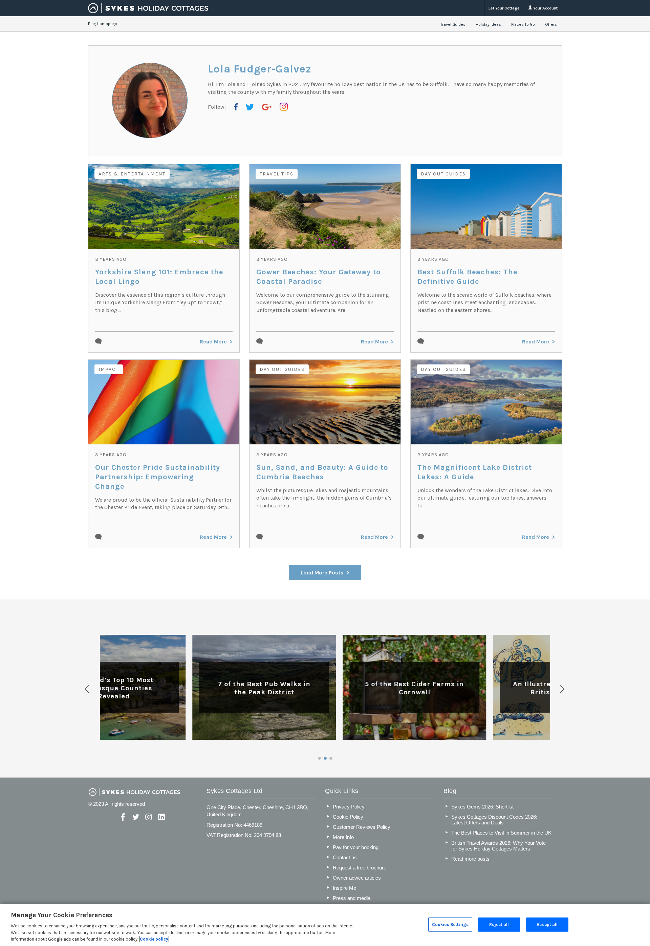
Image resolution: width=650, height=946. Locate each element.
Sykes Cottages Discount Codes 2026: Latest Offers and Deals (494, 819)
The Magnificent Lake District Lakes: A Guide (474, 472)
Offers (551, 24)
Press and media (351, 898)
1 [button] (319, 758)
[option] (175, 687)
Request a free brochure (359, 867)
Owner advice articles (357, 878)
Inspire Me (344, 888)
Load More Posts (322, 572)
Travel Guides (452, 24)
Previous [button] (87, 689)
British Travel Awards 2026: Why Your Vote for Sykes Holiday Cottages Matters (498, 846)
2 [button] (325, 758)
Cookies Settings (450, 924)
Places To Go (523, 24)
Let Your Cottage (504, 8)
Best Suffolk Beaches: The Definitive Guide (467, 277)
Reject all (499, 924)
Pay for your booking (355, 847)
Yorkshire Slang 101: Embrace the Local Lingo (159, 277)
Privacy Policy (349, 807)
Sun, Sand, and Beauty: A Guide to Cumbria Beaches (322, 472)
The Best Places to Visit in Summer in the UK (501, 833)
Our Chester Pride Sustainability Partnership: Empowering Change (157, 477)
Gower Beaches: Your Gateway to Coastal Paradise (318, 277)
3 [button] (330, 758)
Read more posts (470, 859)
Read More (213, 341)
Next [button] (562, 689)
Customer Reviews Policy (361, 827)
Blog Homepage (102, 23)
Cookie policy (154, 939)
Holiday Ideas (488, 24)
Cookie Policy (348, 817)
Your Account (545, 8)
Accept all (547, 924)
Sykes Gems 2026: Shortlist (482, 807)
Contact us (345, 857)
